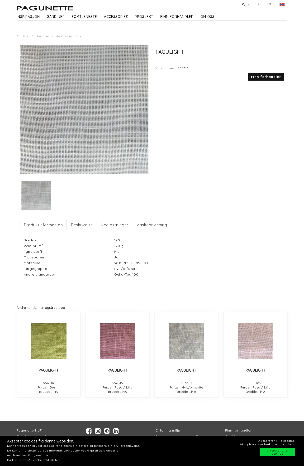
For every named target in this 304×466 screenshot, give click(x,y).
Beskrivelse (82, 225)
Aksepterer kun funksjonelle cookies (267, 444)
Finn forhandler (177, 17)
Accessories (116, 17)
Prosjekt (144, 17)
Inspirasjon (28, 17)
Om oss (207, 17)
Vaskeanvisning (152, 225)
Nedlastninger (114, 225)
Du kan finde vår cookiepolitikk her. (34, 460)
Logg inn (264, 4)
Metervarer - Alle (68, 36)
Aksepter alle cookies (277, 452)
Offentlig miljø (168, 430)
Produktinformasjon (43, 225)
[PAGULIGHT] (49, 341)
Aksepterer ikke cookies (276, 440)
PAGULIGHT (49, 370)
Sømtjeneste (84, 17)
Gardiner (56, 17)
